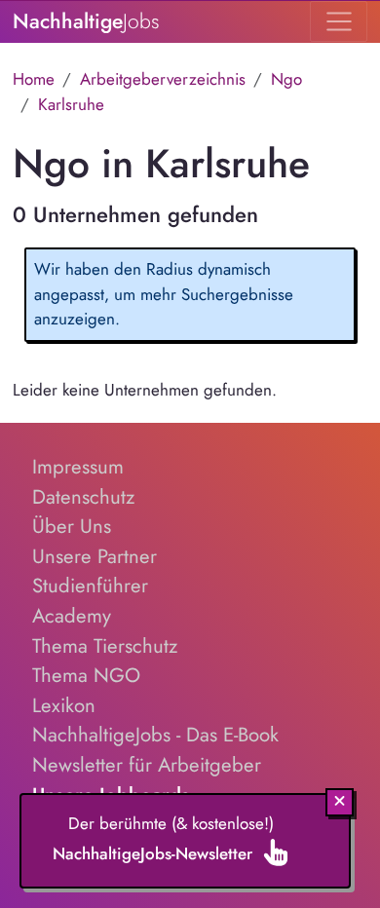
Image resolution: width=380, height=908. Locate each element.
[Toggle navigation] (338, 21)
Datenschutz (83, 496)
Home (34, 79)
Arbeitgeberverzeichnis (163, 79)
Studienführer (90, 585)
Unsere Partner (94, 556)
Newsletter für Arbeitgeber (146, 764)
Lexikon (63, 705)
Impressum (78, 466)
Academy (71, 615)
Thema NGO (86, 675)
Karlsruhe (71, 104)
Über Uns (71, 526)
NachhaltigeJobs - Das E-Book (155, 734)
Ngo (286, 79)
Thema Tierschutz (104, 646)
